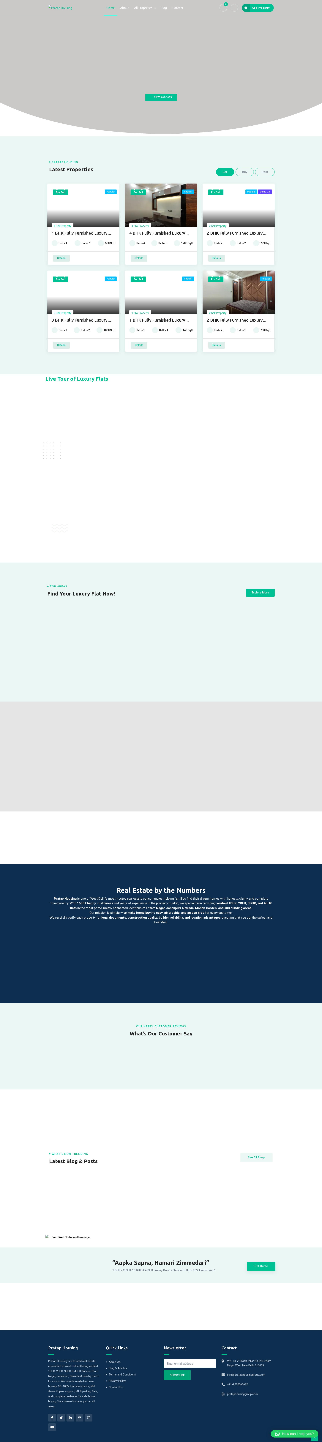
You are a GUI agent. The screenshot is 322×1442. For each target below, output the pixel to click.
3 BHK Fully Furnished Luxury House (79, 320)
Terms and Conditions (122, 1374)
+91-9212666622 (237, 1384)
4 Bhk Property (140, 226)
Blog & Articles (118, 1368)
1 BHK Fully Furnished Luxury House (79, 233)
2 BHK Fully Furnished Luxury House (235, 233)
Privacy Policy (117, 1381)
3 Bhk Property (62, 313)
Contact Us (116, 1387)
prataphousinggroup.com (242, 1394)
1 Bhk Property (62, 226)
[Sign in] (234, 8)
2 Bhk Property (217, 226)
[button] (294, 1434)
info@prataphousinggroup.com (246, 1374)
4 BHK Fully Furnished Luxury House (157, 233)
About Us (114, 1362)
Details (61, 258)
